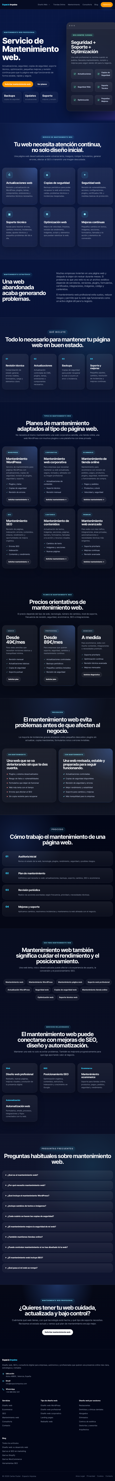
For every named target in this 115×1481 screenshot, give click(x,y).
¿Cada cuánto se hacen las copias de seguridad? (31, 1216)
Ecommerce (7, 1409)
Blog (96, 4)
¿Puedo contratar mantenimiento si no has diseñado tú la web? (38, 1247)
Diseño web (7, 1405)
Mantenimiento (74, 4)
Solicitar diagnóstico (92, 675)
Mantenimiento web (10, 1417)
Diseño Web (42, 4)
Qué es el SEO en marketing (14, 1451)
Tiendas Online (59, 4)
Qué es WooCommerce (12, 1459)
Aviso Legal (80, 1476)
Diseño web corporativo (51, 1413)
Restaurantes (84, 1405)
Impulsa (9, 4)
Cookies (100, 1476)
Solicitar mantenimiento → (18, 500)
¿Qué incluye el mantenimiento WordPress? (28, 1195)
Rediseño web (47, 1421)
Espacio (9, 1360)
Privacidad (91, 1476)
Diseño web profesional (51, 1409)
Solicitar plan (13, 679)
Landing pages (47, 1417)
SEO (4, 1413)
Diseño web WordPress (50, 1405)
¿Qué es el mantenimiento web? (23, 1175)
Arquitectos (84, 1429)
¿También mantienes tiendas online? (25, 1237)
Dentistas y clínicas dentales (91, 1409)
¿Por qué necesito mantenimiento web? (26, 1185)
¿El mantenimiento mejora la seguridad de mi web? (32, 1226)
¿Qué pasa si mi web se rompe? (23, 1268)
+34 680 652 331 (13, 1392)
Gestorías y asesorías (88, 1425)
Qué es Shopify (8, 1455)
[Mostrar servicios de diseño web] (49, 4)
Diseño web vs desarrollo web (15, 1447)
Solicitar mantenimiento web (18, 84)
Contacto (6, 1425)
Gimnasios (83, 1417)
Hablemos (107, 4)
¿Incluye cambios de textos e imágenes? (27, 1206)
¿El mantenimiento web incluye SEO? (25, 1257)
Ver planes (42, 84)
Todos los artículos (10, 1443)
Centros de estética (87, 1421)
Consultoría (87, 4)
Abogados (83, 1413)
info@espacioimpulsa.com (16, 1384)
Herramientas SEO (10, 1463)
